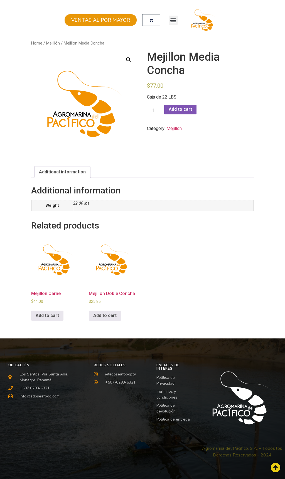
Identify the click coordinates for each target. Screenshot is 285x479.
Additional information (62, 172)
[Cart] (151, 20)
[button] (173, 20)
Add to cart (180, 109)
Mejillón (53, 43)
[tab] (62, 172)
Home (36, 43)
